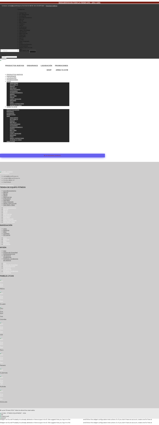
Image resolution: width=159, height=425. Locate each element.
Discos (12, 97)
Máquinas (13, 100)
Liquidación (11, 78)
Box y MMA (13, 96)
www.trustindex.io (6, 421)
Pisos (11, 102)
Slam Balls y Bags (16, 105)
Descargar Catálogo (51, 6)
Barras (12, 94)
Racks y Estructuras (17, 103)
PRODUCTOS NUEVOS (14, 65)
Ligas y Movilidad (15, 99)
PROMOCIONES (61, 65)
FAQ (4, 251)
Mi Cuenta (6, 235)
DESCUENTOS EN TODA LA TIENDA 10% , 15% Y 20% (79, 2)
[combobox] (9, 57)
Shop (9, 81)
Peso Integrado (15, 89)
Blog (4, 232)
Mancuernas (14, 83)
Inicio (5, 229)
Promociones (12, 80)
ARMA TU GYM (62, 70)
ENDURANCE (32, 65)
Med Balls (13, 88)
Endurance (11, 76)
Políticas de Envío (9, 254)
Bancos (12, 86)
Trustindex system (77, 419)
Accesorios (14, 91)
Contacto (6, 233)
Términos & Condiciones (7, 256)
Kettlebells (14, 84)
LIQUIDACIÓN (46, 65)
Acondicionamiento (16, 92)
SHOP (49, 70)
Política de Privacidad (10, 252)
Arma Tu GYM (12, 107)
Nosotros (6, 230)
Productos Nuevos (15, 74)
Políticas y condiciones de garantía (10, 259)
